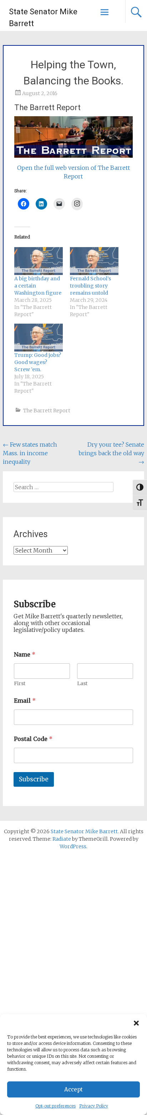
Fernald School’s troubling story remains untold (90, 285)
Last (82, 684)
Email (25, 700)
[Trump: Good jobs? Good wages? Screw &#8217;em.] (38, 338)
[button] (136, 1023)
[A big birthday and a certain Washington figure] (38, 261)
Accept (73, 1089)
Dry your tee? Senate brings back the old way (111, 453)
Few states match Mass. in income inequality (30, 453)
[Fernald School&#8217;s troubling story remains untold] (94, 261)
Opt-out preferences (55, 1106)
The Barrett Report (46, 410)
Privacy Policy (93, 1106)
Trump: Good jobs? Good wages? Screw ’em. (37, 362)
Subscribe (34, 779)
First (19, 684)
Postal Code (33, 739)
